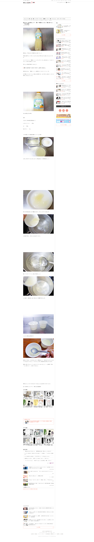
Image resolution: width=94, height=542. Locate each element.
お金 (31, 18)
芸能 (50, 18)
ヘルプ (54, 532)
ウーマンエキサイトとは (43, 532)
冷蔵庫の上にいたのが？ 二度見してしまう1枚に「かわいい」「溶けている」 (37, 458)
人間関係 (44, 18)
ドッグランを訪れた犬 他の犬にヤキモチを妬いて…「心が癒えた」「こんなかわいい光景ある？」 (39, 454)
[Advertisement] (47, 11)
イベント (47, 18)
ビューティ (59, 0)
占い (63, 0)
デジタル (63, 18)
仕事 (29, 18)
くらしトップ (26, 18)
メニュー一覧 (69, 0)
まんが (61, 0)
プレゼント (66, 0)
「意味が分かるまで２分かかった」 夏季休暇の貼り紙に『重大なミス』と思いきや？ (38, 451)
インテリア (36, 18)
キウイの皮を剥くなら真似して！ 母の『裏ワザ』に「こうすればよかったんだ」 (37, 456)
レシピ (56, 0)
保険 (33, 18)
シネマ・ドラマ (59, 18)
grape (28, 25)
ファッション (54, 18)
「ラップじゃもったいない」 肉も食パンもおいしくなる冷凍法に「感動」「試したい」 (38, 460)
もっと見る (38, 527)
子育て (52, 0)
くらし (54, 0)
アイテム (40, 18)
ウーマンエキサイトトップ (61, 2)
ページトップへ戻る (63, 124)
